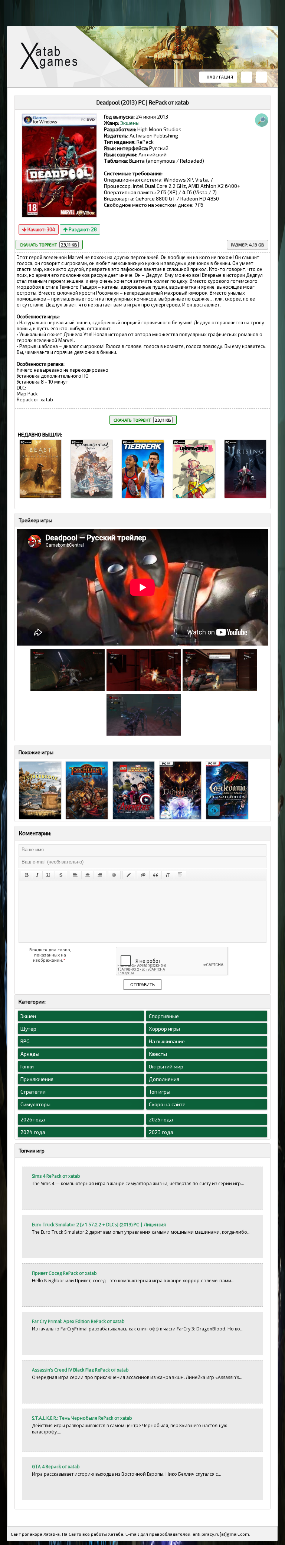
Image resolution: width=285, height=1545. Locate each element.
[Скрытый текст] (143, 875)
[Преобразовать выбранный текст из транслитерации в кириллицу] (167, 875)
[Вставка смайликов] (114, 875)
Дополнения (164, 1079)
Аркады (29, 1054)
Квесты (158, 1054)
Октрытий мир (166, 1066)
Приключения (36, 1079)
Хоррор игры (164, 1028)
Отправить (142, 984)
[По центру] (87, 875)
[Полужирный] (26, 875)
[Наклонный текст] (37, 875)
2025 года (161, 1119)
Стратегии (33, 1091)
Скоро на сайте (167, 1104)
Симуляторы (35, 1104)
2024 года (32, 1132)
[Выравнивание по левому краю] (75, 875)
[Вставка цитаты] (155, 875)
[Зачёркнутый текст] (61, 875)
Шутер (28, 1028)
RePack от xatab (51, 58)
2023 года (161, 1132)
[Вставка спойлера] (180, 875)
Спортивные (164, 1016)
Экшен (28, 1016)
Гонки (27, 1066)
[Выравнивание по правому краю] (100, 875)
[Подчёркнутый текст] (48, 875)
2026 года (32, 1119)
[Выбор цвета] (128, 875)
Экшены (130, 123)
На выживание (167, 1041)
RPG (25, 1041)
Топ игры (159, 1091)
